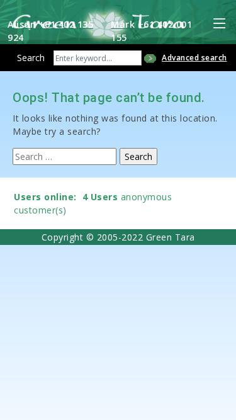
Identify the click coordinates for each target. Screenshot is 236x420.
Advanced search (194, 57)
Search (31, 58)
